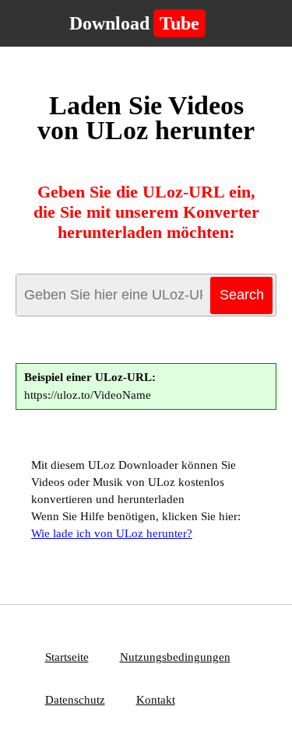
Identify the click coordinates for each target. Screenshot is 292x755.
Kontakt (155, 700)
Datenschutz (75, 700)
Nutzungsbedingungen (175, 657)
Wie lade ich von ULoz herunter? (111, 533)
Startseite (67, 657)
